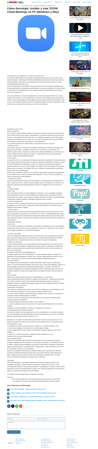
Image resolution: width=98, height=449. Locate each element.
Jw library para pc (71, 447)
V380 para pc (70, 445)
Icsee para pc (70, 443)
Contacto (17, 443)
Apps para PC (58, 2)
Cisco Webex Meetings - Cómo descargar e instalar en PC (28, 389)
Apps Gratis (68, 2)
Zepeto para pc (44, 445)
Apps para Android (36, 2)
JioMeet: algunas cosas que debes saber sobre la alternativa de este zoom (33, 393)
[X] (12, 406)
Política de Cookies (19, 439)
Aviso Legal (18, 442)
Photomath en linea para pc (47, 442)
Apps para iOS (47, 2)
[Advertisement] (36, 63)
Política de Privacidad (20, 440)
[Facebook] (9, 406)
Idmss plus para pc (71, 440)
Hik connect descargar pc (72, 442)
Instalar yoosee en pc (71, 439)
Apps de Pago (76, 2)
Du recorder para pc (45, 447)
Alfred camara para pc (46, 440)
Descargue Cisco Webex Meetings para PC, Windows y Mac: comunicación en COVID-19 (37, 400)
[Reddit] (20, 406)
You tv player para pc (46, 439)
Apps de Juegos (87, 2)
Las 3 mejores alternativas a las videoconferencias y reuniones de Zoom (32, 396)
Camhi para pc (44, 443)
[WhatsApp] (16, 406)
